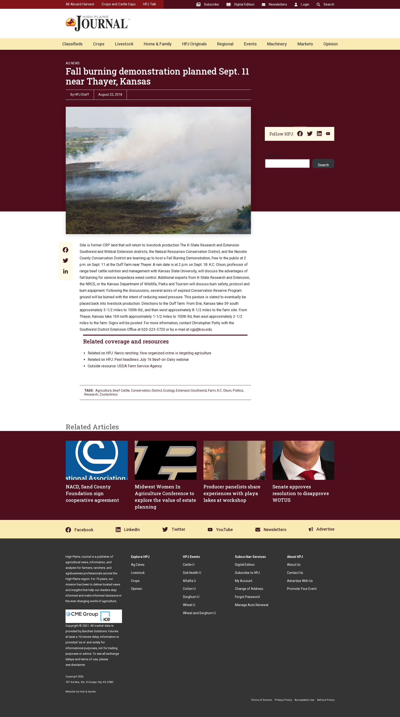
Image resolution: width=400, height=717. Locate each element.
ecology (169, 390)
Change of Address (249, 589)
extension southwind (191, 390)
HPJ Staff (82, 94)
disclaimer (78, 665)
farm (212, 390)
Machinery (277, 43)
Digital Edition (245, 564)
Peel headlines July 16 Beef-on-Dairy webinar (151, 359)
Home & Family (158, 43)
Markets (305, 43)
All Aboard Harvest (80, 4)
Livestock (124, 43)
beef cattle (121, 390)
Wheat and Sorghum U (199, 613)
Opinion (330, 43)
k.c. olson (224, 390)
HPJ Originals (194, 43)
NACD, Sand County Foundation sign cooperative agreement (92, 493)
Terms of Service (261, 699)
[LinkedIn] (65, 271)
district (157, 390)
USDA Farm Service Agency (139, 366)
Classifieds (72, 43)
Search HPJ (274, 155)
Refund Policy (325, 699)
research (91, 394)
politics (238, 390)
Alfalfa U (189, 581)
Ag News (73, 63)
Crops (98, 43)
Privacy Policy (283, 699)
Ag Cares (137, 564)
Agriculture (103, 390)
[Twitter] (65, 261)
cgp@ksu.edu (201, 329)
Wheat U (189, 605)
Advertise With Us (300, 581)
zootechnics (109, 394)
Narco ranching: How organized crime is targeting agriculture (163, 353)
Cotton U (189, 589)
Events (250, 43)
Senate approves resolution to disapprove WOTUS (300, 493)
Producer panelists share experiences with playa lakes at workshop (231, 493)
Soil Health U (192, 573)
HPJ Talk (149, 4)
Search (323, 165)
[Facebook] (65, 250)
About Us (293, 564)
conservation (140, 390)
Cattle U (188, 564)
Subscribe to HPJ (247, 573)
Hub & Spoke (88, 691)
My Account (243, 581)
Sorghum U (191, 597)
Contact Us (295, 573)
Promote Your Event (302, 589)
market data (102, 625)
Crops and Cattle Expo (119, 4)
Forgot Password (247, 597)
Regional (225, 43)
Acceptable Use (304, 699)
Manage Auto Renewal (251, 605)
